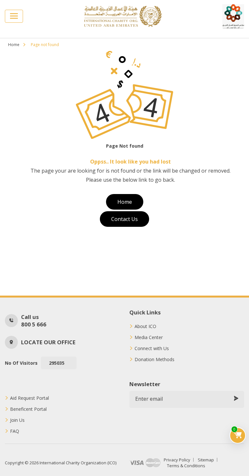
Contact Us (124, 219)
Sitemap (206, 460)
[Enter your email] (236, 399)
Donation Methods (154, 359)
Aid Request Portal (29, 398)
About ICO (145, 326)
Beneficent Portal (28, 409)
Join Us (17, 420)
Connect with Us (152, 348)
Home (13, 44)
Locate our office (48, 342)
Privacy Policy (177, 460)
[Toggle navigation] (14, 16)
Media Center (149, 337)
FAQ (14, 431)
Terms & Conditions (186, 466)
